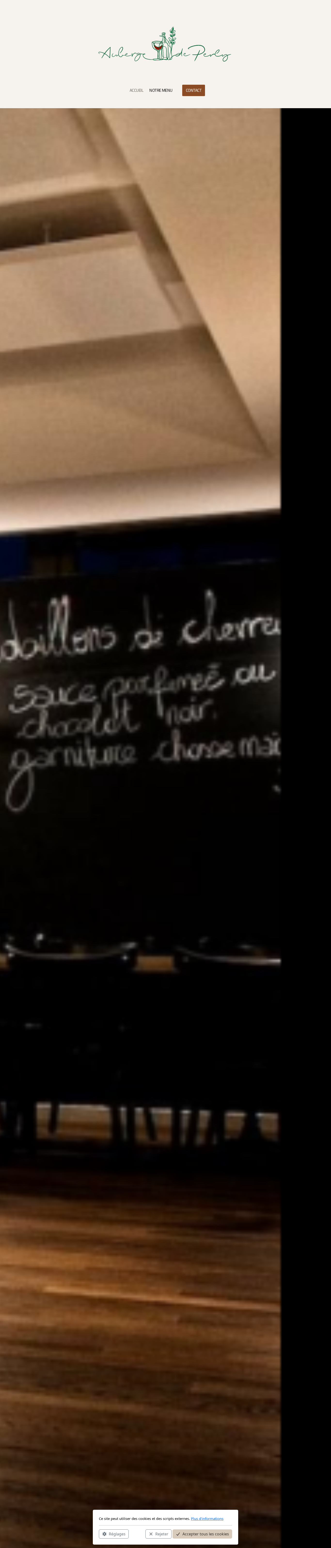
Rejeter (161, 1533)
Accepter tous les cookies (205, 1533)
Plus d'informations (207, 1518)
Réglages (117, 1533)
